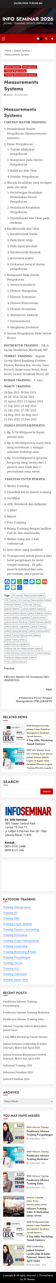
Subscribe (52, 38)
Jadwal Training (38, 626)
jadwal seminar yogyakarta (17, 626)
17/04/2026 (34, 1139)
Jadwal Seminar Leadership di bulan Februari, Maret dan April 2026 (39, 1255)
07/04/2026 (34, 1188)
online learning (11, 652)
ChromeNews (46, 1275)
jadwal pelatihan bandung (33, 608)
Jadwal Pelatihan (12, 608)
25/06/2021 (23, 95)
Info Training (10, 600)
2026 (29, 725)
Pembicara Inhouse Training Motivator (26, 1012)
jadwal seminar (39, 617)
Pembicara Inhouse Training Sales (23, 1019)
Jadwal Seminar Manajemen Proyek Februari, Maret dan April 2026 (24, 1056)
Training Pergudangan (16, 957)
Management (29, 66)
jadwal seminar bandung (16, 622)
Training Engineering (15, 71)
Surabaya (44, 733)
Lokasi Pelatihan (42, 729)
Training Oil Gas (12, 963)
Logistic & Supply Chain (38, 761)
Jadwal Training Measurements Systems (22, 635)
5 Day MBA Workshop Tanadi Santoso (40, 742)
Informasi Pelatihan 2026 (18, 1072)
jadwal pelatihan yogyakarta (17, 617)
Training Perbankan (15, 935)
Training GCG (11, 968)
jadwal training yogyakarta (17, 644)
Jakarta (30, 729)
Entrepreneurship (40, 725)
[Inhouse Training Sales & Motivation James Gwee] (13, 1206)
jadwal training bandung (16, 630)
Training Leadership (15, 946)
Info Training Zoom (36, 753)
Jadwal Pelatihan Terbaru (40, 613)
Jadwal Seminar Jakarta (40, 622)
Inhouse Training (40, 1127)
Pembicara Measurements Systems (20, 657)
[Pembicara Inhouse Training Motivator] (13, 1157)
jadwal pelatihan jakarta (15, 613)
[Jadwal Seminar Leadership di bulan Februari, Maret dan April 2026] (13, 1255)
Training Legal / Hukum (17, 924)
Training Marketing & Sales (19, 951)
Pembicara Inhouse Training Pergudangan (40, 1132)
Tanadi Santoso (34, 736)
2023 (29, 750)
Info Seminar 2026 (28, 19)
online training (43, 652)
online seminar (27, 652)
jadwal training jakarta (39, 630)
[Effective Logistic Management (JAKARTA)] (13, 758)
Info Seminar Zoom (41, 750)
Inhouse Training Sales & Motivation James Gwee (38, 1212)
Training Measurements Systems (20, 74)
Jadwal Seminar (12, 66)
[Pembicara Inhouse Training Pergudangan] (13, 1133)
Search (11, 781)
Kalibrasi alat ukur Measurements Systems (23, 648)
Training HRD (11, 918)
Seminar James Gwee (15, 979)
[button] (3, 38)
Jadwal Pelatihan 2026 (16, 1079)
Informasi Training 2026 (17, 1065)
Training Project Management (21, 940)
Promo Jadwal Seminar (15, 661)
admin (10, 95)
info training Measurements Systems (35, 600)
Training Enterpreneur (17, 907)
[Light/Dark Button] (40, 38)
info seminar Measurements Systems (28, 595)
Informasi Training (32, 604)
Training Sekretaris (15, 974)
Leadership (37, 1246)
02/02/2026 (34, 1265)
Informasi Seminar (13, 604)
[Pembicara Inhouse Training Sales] (13, 1181)
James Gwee (32, 1201)
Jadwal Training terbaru (15, 639)
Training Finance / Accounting (21, 929)
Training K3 (10, 913)
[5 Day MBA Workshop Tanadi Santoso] (13, 734)
